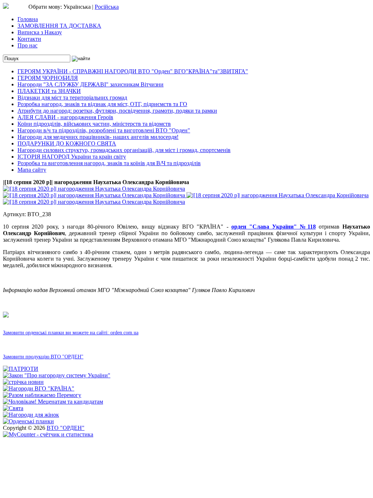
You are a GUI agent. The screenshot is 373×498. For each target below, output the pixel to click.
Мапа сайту (31, 170)
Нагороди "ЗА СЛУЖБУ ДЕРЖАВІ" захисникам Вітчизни (90, 84)
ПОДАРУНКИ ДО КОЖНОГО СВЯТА (66, 143)
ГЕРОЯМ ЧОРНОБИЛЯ (47, 78)
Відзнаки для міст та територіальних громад (72, 97)
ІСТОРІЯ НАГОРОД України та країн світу (71, 156)
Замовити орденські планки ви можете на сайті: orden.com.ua (70, 332)
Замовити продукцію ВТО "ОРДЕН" (43, 356)
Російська (107, 7)
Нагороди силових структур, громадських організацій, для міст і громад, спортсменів (124, 150)
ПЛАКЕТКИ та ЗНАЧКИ (49, 91)
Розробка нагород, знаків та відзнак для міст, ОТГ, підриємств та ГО (102, 104)
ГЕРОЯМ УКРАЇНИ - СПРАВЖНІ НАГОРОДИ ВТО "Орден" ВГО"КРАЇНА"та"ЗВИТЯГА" (132, 71)
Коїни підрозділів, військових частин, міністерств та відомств (94, 124)
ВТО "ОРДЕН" (66, 428)
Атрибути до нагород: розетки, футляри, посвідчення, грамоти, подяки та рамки (117, 111)
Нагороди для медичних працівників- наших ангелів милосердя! (97, 137)
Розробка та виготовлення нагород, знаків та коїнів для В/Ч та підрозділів (109, 163)
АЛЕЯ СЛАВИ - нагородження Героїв (65, 117)
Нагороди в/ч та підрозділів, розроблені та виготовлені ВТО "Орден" (103, 130)
